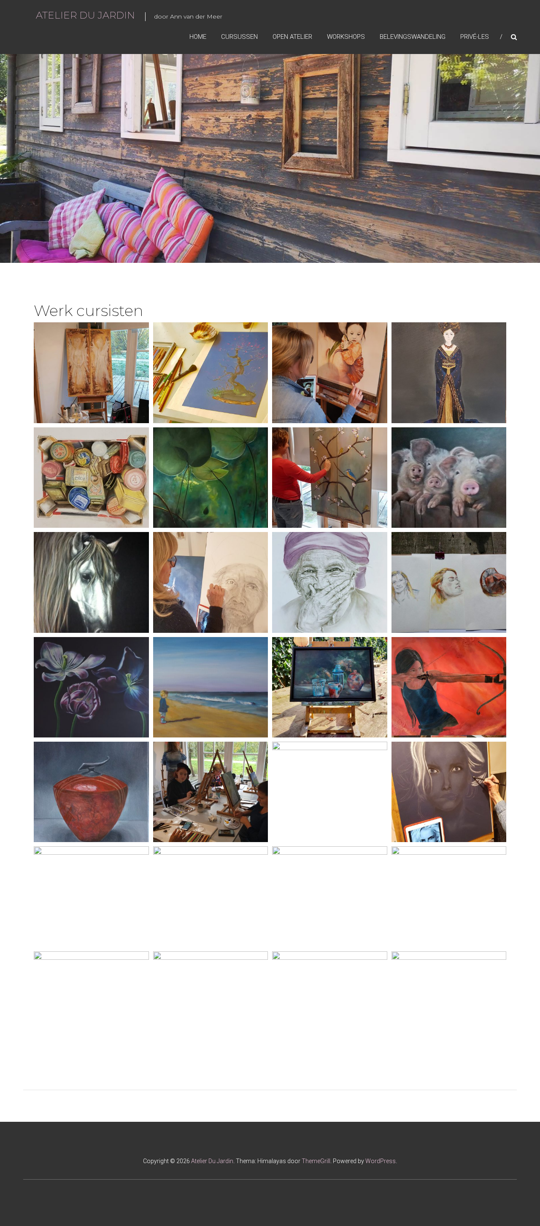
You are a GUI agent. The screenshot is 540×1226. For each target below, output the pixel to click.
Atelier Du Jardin (85, 15)
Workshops (346, 37)
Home (197, 37)
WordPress (380, 1161)
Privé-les (474, 37)
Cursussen (239, 37)
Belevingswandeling (413, 37)
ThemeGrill (316, 1161)
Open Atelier (292, 37)
